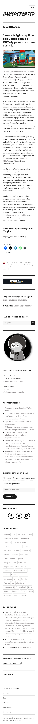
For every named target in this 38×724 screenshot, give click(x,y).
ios (25, 563)
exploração (24, 555)
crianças (17, 265)
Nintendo (7, 571)
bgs (13, 534)
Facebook (8, 674)
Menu (32, 7)
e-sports (27, 546)
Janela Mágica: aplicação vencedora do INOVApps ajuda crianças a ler (19, 40)
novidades (8, 579)
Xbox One (7, 595)
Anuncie (6, 693)
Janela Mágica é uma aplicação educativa (18, 72)
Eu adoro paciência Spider (15, 419)
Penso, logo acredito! (23, 306)
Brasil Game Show (11, 538)
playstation (20, 583)
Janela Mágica (7, 267)
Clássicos (7, 542)
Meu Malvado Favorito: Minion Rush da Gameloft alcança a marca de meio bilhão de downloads (19, 459)
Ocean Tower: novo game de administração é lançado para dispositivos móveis (16, 435)
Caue (7, 612)
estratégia (26, 550)
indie (20, 563)
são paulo (15, 591)
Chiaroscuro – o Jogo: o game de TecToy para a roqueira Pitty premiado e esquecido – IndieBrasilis (19, 628)
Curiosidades (17, 546)
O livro (29, 139)
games (20, 559)
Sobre (5, 698)
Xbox (31, 591)
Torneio (24, 591)
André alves (9, 647)
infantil (23, 265)
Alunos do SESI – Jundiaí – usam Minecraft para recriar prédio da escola (19, 642)
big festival (21, 534)
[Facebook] (11, 516)
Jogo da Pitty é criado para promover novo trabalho (19, 633)
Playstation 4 (9, 587)
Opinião (24, 579)
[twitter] (19, 516)
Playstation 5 (21, 587)
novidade (23, 575)
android (11, 265)
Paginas (7, 583)
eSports (17, 550)
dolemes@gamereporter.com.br (15, 381)
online (16, 579)
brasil (30, 534)
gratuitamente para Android (14, 215)
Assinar (9, 497)
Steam (6, 591)
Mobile (5, 265)
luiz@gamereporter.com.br (13, 392)
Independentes (10, 563)
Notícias (14, 575)
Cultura (6, 546)
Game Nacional (9, 559)
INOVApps (29, 265)
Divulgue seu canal (19, 612)
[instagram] (26, 516)
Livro (22, 267)
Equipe (6, 703)
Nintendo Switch (20, 571)
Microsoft (19, 567)
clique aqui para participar (15, 300)
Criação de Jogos (19, 542)
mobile (27, 567)
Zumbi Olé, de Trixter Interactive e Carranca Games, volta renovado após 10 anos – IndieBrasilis (19, 617)
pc (13, 583)
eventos (15, 555)
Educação (7, 550)
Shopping (7, 712)
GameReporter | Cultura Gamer (12, 718)
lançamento (17, 267)
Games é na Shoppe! (11, 688)
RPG (30, 587)
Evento (6, 555)
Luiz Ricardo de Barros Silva (14, 263)
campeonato (25, 538)
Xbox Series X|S (20, 595)
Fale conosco (8, 707)
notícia (6, 575)
